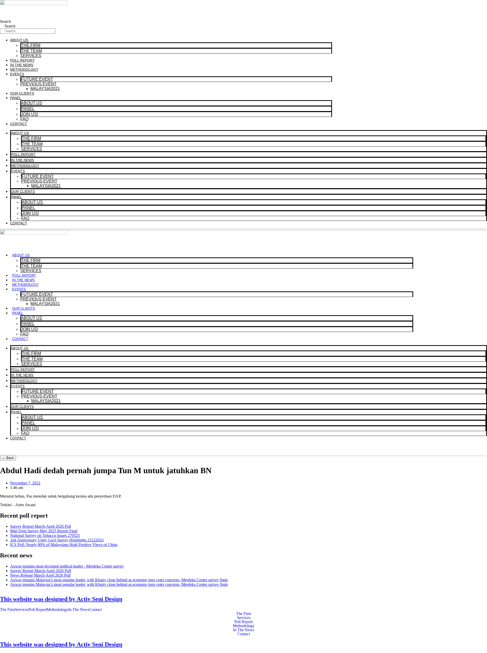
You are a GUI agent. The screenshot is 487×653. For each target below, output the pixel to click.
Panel (15, 98)
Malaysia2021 (45, 88)
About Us (19, 40)
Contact (18, 124)
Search (5, 21)
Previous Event (38, 84)
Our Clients (22, 93)
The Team (31, 51)
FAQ (24, 119)
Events (17, 74)
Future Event (37, 79)
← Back (8, 458)
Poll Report (22, 60)
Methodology (24, 69)
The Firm (30, 45)
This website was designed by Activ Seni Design (61, 599)
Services (30, 56)
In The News (21, 65)
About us (31, 103)
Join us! (29, 114)
